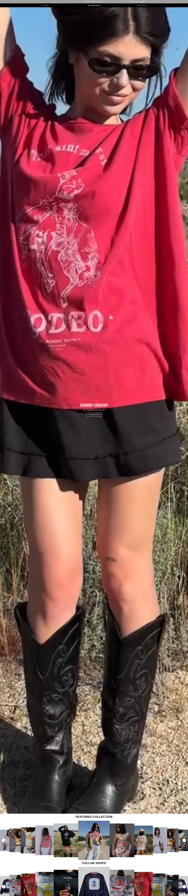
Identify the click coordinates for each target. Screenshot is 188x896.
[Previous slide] (4, 840)
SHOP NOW (8, 848)
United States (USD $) (137, 2)
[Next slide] (184, 840)
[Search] (146, 1)
